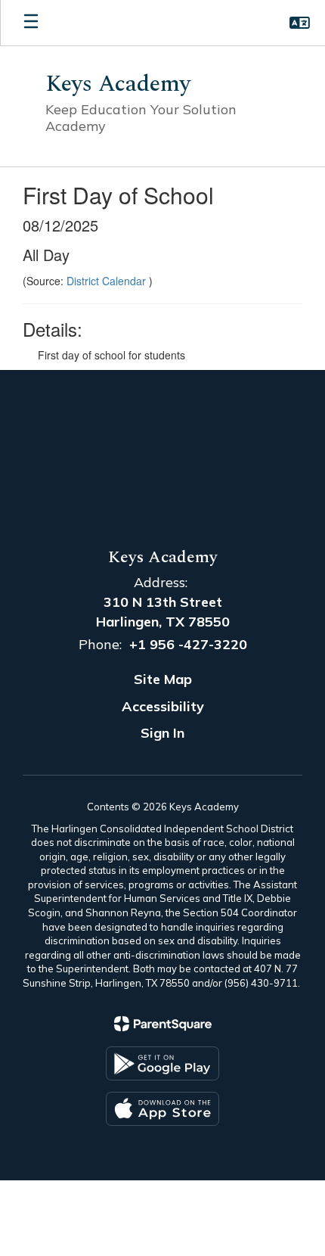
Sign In (162, 732)
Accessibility (163, 706)
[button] (299, 22)
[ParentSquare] (162, 1023)
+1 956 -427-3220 (188, 644)
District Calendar (108, 280)
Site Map (163, 679)
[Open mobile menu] (31, 22)
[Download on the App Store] (162, 1109)
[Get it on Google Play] (162, 1063)
